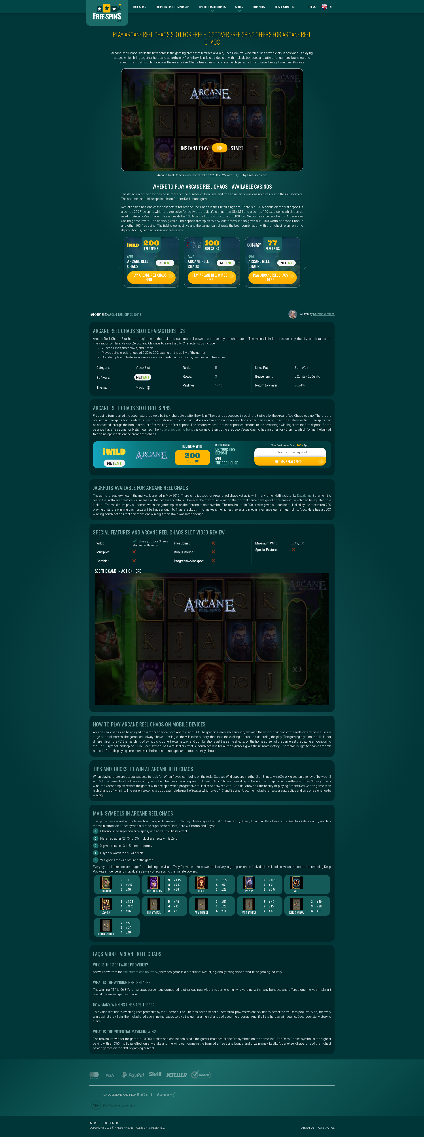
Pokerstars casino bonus (177, 429)
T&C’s (300, 445)
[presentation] (119, 267)
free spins (151, 249)
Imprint (94, 1123)
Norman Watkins (324, 314)
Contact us (326, 1127)
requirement (223, 445)
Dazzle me (304, 495)
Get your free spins (288, 461)
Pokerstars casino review (140, 972)
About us (307, 1127)
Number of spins (192, 446)
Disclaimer (110, 1123)
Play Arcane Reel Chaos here (149, 277)
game (130, 256)
